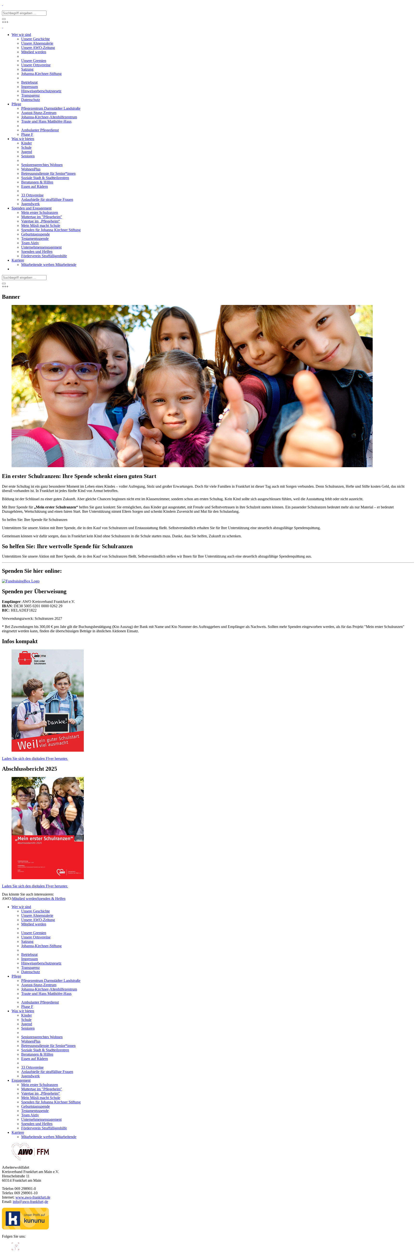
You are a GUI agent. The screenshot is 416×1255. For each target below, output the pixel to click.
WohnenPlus (30, 1041)
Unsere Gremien (33, 933)
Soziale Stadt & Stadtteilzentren (45, 1050)
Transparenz (30, 967)
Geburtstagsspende (35, 1106)
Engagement (21, 1080)
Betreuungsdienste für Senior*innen (48, 1046)
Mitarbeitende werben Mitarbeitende (48, 1137)
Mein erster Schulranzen (39, 1085)
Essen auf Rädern (34, 1059)
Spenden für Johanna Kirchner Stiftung (51, 1102)
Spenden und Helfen (36, 1124)
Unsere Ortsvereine (36, 937)
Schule (26, 1020)
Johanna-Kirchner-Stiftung (41, 946)
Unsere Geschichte (35, 911)
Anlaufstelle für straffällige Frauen (47, 1072)
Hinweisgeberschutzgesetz (41, 963)
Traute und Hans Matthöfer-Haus (46, 994)
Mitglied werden (24, 899)
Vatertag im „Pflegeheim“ (40, 1093)
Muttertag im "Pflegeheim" (41, 1089)
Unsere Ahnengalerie (37, 915)
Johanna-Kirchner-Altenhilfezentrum (49, 989)
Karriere (18, 1132)
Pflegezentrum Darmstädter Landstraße (50, 980)
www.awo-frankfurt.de (32, 1197)
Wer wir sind (21, 907)
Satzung (27, 941)
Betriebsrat (29, 954)
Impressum (29, 959)
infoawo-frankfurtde (30, 1202)
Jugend (26, 1024)
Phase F (27, 1007)
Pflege (16, 976)
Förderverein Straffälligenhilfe (44, 1128)
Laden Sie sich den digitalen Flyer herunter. (35, 758)
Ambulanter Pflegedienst (40, 1002)
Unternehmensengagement (41, 1119)
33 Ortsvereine (32, 1067)
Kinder (26, 1015)
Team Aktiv (30, 1115)
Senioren (28, 1028)
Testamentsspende (35, 1111)
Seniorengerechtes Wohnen (42, 1037)
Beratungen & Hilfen (37, 1054)
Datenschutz (30, 972)
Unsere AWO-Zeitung (38, 920)
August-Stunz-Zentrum (38, 985)
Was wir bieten (23, 1011)
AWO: (7, 899)
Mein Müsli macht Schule (40, 1098)
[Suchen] (4, 19)
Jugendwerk (30, 1076)
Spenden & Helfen (51, 899)
